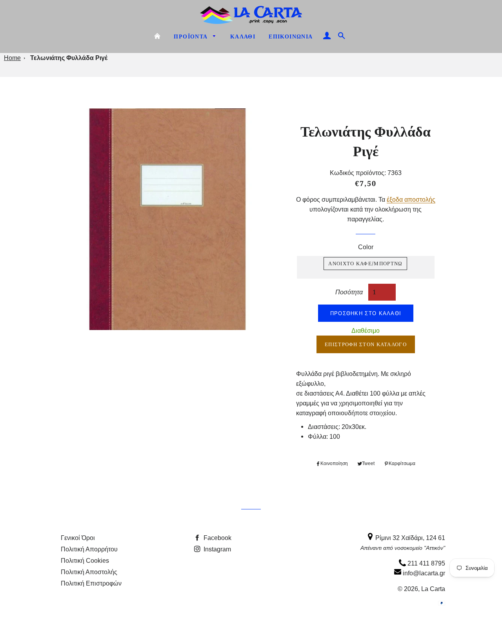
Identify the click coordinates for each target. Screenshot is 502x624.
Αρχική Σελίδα (157, 36)
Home (12, 57)
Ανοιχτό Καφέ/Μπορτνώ (365, 263)
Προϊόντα (191, 36)
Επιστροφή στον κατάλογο (366, 344)
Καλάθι (242, 36)
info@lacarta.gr (423, 573)
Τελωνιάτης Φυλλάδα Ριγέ (68, 58)
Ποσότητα (349, 292)
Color (365, 246)
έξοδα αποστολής (411, 199)
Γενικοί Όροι (78, 537)
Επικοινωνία (291, 36)
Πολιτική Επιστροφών (91, 583)
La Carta (433, 588)
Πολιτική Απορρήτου (89, 549)
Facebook (216, 537)
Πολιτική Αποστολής (89, 571)
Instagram (216, 549)
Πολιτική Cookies (85, 560)
